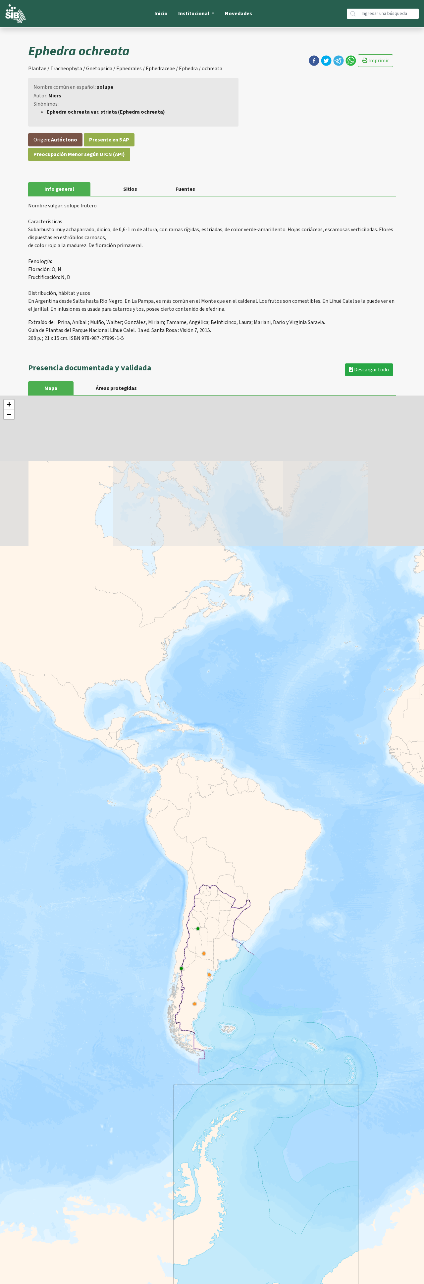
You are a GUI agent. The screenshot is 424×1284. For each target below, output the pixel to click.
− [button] (9, 414)
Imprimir (378, 60)
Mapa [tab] (50, 388)
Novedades (238, 13)
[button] (314, 60)
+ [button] (9, 404)
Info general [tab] (59, 189)
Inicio (161, 13)
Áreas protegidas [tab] (116, 388)
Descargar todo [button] (371, 369)
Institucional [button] (194, 13)
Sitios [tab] (130, 189)
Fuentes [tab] (185, 189)
